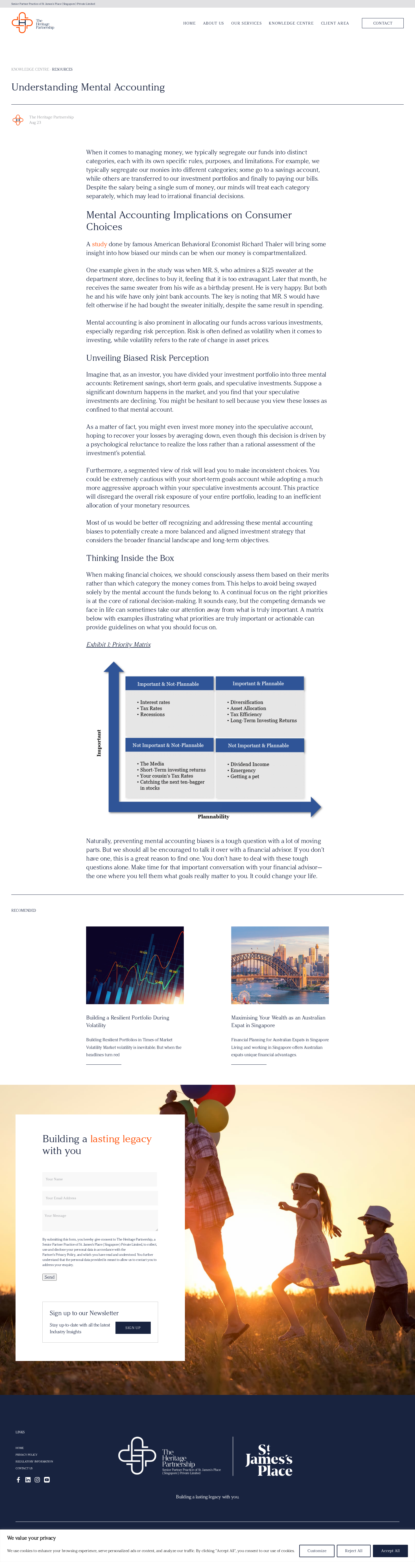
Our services (246, 23)
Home (189, 23)
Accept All (390, 1550)
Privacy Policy (26, 1455)
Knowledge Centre (291, 23)
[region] (207, 1545)
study (99, 244)
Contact (383, 23)
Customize (316, 1550)
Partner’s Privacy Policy (58, 1255)
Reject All (353, 1550)
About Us (213, 23)
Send (49, 1277)
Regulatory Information (34, 1461)
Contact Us (24, 1468)
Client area (335, 23)
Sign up (133, 1328)
